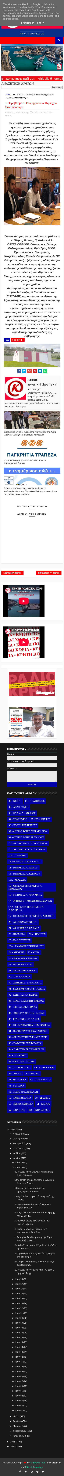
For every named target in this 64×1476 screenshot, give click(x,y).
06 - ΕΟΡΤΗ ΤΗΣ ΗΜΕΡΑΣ (22, 825)
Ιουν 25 (19, 1293)
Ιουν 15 (19, 1342)
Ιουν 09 (19, 1371)
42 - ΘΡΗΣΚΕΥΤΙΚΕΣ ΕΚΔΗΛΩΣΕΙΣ (27, 1037)
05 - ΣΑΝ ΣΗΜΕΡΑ (41, 819)
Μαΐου (16, 1416)
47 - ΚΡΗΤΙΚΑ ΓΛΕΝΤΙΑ (21, 1061)
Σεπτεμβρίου (19, 1143)
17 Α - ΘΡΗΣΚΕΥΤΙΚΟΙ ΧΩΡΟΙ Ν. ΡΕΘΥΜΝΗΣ (26, 908)
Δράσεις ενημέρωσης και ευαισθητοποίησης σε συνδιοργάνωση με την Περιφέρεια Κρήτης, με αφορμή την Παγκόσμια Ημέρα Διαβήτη (30, 491)
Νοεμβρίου (18, 1133)
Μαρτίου (17, 1426)
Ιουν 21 (19, 1313)
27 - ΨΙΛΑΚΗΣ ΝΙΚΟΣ (20, 964)
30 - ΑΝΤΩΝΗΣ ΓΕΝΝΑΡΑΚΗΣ (25, 982)
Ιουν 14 (19, 1347)
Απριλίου (17, 1421)
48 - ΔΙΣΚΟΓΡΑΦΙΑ (44, 1067)
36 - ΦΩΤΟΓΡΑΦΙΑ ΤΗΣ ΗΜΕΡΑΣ (26, 1013)
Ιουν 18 (19, 1327)
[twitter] (26, 1471)
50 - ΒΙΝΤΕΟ (32, 1073)
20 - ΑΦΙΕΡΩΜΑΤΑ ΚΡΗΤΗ (23, 922)
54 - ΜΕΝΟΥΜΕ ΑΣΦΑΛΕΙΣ (23, 1091)
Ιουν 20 (19, 1318)
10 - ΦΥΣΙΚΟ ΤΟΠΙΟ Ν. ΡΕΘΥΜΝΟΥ (27, 843)
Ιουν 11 (19, 1361)
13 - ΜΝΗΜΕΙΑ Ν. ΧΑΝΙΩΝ (23, 867)
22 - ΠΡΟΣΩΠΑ (16, 934)
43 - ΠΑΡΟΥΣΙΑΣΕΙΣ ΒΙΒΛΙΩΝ (24, 1043)
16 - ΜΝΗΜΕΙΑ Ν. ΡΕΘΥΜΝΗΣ (25, 894)
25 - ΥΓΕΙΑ (34, 952)
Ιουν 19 (19, 1322)
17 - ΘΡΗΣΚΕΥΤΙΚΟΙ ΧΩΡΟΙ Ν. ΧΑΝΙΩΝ (30, 900)
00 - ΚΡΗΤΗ (18, 94)
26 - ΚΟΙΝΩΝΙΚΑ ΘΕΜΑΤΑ (23, 958)
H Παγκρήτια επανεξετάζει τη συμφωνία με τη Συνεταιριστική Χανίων (25, 461)
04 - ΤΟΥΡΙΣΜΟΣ (17, 819)
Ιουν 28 (19, 1279)
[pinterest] (37, 1471)
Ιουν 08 (19, 1376)
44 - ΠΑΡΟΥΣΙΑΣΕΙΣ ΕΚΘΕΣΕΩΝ (26, 1049)
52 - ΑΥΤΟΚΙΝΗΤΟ (40, 1079)
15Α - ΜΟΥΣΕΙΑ (17, 879)
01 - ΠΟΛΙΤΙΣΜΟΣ (35, 801)
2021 (13, 1441)
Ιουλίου (17, 1153)
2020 (13, 1446)
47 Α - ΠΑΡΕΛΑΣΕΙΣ (19, 1067)
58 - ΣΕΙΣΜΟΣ (42, 1097)
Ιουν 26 (19, 1288)
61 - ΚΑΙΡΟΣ (43, 1103)
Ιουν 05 (19, 1390)
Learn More (27, 23)
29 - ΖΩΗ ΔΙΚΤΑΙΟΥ (19, 976)
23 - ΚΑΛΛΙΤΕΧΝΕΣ (19, 940)
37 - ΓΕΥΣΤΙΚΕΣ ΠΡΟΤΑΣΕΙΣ (23, 1019)
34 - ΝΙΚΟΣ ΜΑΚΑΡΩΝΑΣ (22, 1006)
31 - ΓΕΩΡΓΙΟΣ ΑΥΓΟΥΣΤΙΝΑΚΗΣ (26, 988)
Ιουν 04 (19, 1395)
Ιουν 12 (19, 1356)
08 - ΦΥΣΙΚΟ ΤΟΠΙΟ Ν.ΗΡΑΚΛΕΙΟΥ (27, 831)
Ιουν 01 (19, 1410)
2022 (13, 1129)
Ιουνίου (17, 1158)
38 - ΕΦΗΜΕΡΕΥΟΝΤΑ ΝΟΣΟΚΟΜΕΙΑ (29, 1025)
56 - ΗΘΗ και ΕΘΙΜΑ (19, 1097)
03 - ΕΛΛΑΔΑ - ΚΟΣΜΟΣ (21, 813)
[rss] (43, 1471)
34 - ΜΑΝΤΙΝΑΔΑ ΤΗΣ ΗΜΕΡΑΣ (26, 1000)
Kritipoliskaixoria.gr (34, 1467)
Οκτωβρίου (18, 1138)
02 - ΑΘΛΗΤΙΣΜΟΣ (18, 807)
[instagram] (31, 1471)
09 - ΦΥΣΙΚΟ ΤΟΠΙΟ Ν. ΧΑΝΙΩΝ (26, 837)
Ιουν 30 (19, 1162)
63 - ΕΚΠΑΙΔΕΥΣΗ (39, 1110)
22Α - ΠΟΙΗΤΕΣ (37, 934)
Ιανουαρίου (19, 1435)
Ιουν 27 (19, 1284)
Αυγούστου (19, 1148)
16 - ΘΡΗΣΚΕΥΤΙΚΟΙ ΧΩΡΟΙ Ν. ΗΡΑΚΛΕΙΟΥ (25, 887)
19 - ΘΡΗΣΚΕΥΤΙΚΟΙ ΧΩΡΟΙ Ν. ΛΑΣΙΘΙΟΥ (31, 916)
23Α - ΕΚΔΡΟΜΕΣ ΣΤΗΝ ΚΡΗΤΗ (26, 946)
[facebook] (20, 1471)
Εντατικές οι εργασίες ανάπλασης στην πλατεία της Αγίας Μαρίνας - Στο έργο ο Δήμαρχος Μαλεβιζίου (30, 433)
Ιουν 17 (19, 1332)
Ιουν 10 (19, 1366)
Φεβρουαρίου (20, 1430)
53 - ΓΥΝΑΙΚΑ (16, 1085)
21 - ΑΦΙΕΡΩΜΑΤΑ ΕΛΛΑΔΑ (23, 928)
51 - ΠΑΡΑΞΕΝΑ (17, 1079)
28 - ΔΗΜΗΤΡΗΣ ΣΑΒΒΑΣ (22, 970)
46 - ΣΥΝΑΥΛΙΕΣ (17, 1055)
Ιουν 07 (19, 1381)
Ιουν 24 (19, 1298)
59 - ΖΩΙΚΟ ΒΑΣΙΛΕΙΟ (20, 1103)
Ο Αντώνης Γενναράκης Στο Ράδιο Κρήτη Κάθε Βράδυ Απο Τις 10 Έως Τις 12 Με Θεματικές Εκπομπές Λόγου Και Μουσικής (31, 700)
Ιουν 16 (19, 1337)
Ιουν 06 (19, 1386)
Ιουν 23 (19, 1303)
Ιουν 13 (19, 1351)
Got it (40, 23)
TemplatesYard (37, 1462)
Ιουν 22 (19, 1308)
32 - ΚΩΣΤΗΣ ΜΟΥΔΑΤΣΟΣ (23, 994)
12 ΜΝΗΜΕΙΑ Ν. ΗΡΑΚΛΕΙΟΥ (24, 861)
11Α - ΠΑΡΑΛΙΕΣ (17, 855)
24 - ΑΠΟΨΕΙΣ (16, 952)
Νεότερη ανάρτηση (12, 572)
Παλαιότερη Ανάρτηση (49, 572)
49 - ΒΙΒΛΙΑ (15, 1073)
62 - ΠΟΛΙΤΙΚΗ (16, 1110)
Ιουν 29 (19, 1167)
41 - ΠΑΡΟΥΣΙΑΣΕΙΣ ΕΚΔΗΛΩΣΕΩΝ (27, 1031)
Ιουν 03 (19, 1400)
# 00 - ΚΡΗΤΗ (17, 340)
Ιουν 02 (19, 1405)
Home (7, 94)
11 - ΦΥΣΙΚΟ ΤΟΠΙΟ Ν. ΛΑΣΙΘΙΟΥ (26, 849)
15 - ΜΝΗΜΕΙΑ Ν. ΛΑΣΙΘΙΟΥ (24, 873)
